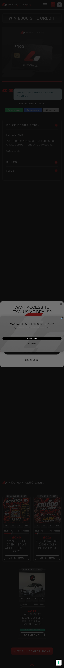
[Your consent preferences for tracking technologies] (59, 663)
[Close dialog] (62, 318)
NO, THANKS (32, 343)
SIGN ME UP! (32, 338)
